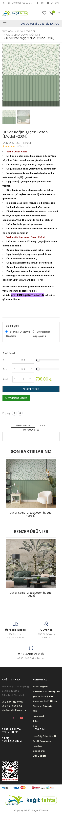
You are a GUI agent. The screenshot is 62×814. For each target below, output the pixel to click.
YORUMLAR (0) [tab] (31, 429)
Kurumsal (40, 679)
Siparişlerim (39, 750)
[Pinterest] (42, 3)
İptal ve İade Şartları (43, 696)
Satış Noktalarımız (12, 739)
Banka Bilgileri (40, 686)
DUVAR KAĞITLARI (26, 31)
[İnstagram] (13, 718)
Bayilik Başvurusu (42, 741)
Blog (35, 726)
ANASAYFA (7, 31)
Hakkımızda (39, 716)
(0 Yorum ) (22, 146)
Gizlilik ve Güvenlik (42, 706)
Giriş (57, 2)
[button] (54, 13)
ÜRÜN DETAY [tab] (23, 425)
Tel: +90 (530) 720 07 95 (19, 2)
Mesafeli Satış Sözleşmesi (46, 691)
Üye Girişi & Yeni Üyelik (44, 736)
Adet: (5, 379)
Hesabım (37, 746)
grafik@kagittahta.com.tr (27, 295)
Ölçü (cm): (9, 353)
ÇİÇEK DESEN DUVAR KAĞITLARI (23, 34)
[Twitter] (20, 413)
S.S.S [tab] (43, 425)
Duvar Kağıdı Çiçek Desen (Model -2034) (31, 514)
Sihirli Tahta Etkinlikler (11, 731)
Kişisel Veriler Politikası (45, 701)
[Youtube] (21, 718)
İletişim (36, 721)
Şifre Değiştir (39, 755)
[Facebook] (37, 3)
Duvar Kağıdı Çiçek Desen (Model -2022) (31, 594)
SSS (35, 711)
